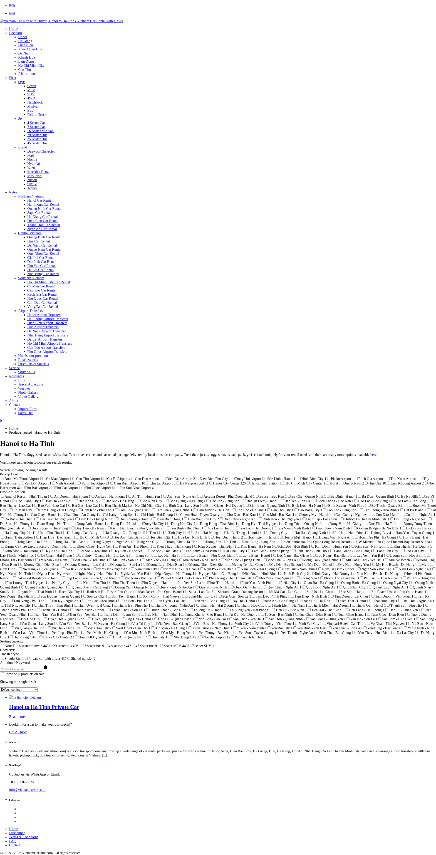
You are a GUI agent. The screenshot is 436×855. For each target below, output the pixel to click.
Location (15, 33)
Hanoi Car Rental (39, 200)
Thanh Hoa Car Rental (43, 225)
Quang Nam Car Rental (44, 249)
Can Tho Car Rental (41, 290)
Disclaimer (17, 833)
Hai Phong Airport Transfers (47, 319)
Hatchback (35, 102)
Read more (17, 717)
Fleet (12, 78)
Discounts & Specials (33, 364)
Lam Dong (26, 61)
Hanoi (22, 37)
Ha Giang (25, 41)
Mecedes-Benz (38, 172)
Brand (22, 147)
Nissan (32, 180)
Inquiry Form (27, 409)
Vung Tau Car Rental (42, 307)
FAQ (12, 841)
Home (13, 29)
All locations (27, 74)
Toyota (32, 188)
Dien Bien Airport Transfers (47, 323)
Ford (30, 155)
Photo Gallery (28, 392)
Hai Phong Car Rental (43, 204)
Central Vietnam (30, 233)
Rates (13, 192)
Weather (24, 388)
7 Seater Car (36, 127)
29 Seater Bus (37, 135)
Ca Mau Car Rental (41, 286)
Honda (32, 159)
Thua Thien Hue (30, 49)
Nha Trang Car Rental (43, 274)
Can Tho (24, 70)
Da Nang (24, 53)
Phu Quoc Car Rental (42, 298)
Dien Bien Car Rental (42, 221)
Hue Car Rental (38, 241)
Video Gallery (28, 396)
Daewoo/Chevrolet (40, 151)
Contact (14, 405)
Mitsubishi (34, 176)
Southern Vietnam (31, 278)
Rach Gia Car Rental (42, 294)
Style (21, 82)
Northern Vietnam (31, 196)
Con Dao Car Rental (42, 302)
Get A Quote (18, 732)
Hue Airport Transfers (43, 327)
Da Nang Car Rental (42, 245)
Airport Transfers (30, 311)
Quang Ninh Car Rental (44, 208)
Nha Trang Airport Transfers (47, 335)
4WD (31, 98)
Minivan (33, 106)
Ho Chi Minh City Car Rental (48, 282)
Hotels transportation (33, 356)
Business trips (28, 360)
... (104, 755)
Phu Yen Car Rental (41, 266)
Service (14, 368)
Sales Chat (25, 413)
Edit (12, 5)
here (373, 455)
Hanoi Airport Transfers (44, 315)
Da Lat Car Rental (40, 270)
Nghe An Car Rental (42, 229)
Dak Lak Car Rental (41, 262)
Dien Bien (25, 45)
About (13, 401)
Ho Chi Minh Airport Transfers (49, 343)
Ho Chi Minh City (31, 65)
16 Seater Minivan (40, 131)
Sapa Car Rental (39, 213)
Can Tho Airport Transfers (46, 347)
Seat (21, 119)
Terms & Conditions (23, 837)
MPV (31, 90)
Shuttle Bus (26, 372)
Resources (16, 376)
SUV (31, 94)
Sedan (31, 86)
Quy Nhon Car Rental (43, 253)
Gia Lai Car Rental (40, 257)
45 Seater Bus (37, 143)
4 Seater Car (36, 123)
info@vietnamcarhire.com (27, 790)
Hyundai (33, 164)
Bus (30, 110)
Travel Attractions (31, 384)
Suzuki (32, 184)
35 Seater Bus (37, 139)
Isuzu (31, 168)
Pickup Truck (37, 114)
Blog (21, 380)
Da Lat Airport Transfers (44, 339)
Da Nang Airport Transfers (46, 331)
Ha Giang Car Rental (42, 217)
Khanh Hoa (26, 57)
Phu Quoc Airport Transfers (47, 351)
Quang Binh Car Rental (44, 237)
